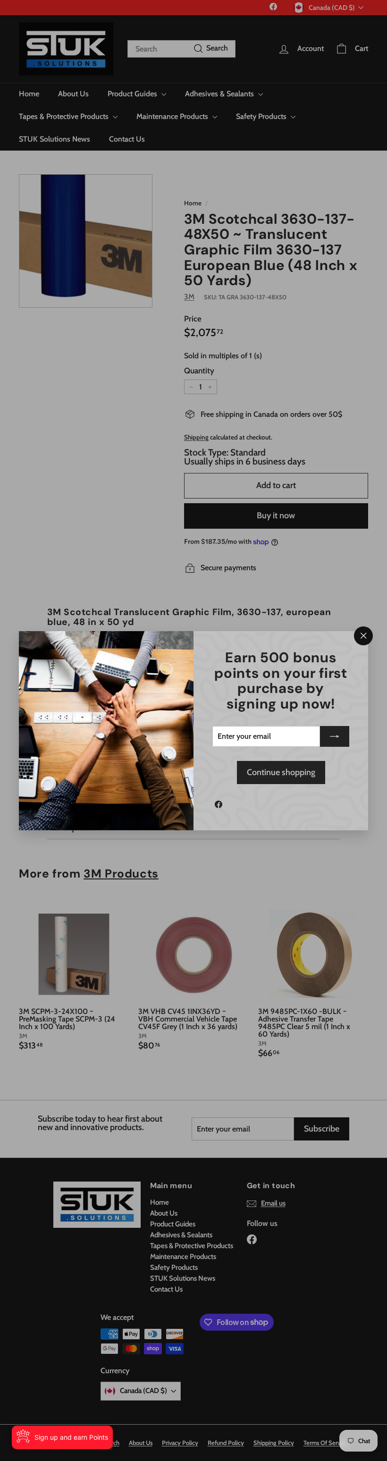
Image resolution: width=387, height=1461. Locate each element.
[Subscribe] (334, 736)
